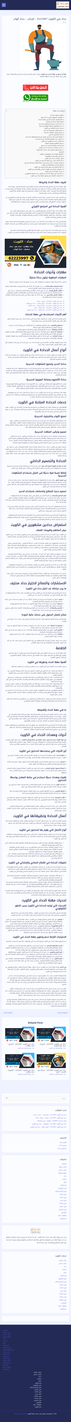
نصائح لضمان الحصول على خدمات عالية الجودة (49, 150)
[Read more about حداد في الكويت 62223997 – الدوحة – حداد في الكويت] (51, 1034)
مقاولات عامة (62, 1215)
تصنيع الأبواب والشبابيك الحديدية (53, 130)
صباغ (65, 1182)
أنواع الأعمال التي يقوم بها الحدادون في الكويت (47, 167)
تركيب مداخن (62, 1170)
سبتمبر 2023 (62, 1145)
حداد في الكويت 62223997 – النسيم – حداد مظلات (20, 1045)
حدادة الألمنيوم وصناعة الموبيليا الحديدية (50, 126)
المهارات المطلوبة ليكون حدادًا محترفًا (51, 117)
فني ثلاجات (62, 1197)
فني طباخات (62, 1203)
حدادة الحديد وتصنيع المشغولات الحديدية (50, 124)
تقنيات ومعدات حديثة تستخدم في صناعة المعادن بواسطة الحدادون (43, 163)
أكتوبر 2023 (63, 1142)
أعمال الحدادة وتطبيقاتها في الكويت (52, 165)
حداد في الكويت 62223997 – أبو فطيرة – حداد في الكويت (44, 310)
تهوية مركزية (62, 1173)
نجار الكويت (63, 1218)
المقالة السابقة (63, 1012)
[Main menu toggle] (4, 5)
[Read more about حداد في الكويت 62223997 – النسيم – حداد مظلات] (19, 1034)
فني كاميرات (62, 1209)
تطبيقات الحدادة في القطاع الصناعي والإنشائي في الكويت (44, 169)
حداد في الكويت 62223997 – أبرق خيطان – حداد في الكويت (44, 303)
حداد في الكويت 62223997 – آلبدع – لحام (49, 301)
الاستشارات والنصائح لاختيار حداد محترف (52, 145)
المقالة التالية (7, 1012)
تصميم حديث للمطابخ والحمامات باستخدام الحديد (48, 139)
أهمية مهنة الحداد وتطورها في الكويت (51, 154)
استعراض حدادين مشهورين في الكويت (52, 141)
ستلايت (64, 1179)
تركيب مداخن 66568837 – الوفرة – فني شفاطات (51, 1121)
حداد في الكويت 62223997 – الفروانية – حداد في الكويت (49, 1124)
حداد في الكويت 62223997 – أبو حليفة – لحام (48, 307)
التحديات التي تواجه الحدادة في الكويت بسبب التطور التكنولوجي (43, 174)
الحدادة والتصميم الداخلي (56, 135)
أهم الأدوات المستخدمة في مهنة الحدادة (50, 120)
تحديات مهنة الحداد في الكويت (53, 171)
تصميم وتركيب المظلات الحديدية (53, 133)
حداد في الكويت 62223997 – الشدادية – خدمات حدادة (49, 1115)
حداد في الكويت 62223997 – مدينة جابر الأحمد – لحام (52, 1071)
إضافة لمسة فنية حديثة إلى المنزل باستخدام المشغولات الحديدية (44, 137)
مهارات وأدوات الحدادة (56, 115)
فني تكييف (63, 1194)
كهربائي (63, 1212)
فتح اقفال (63, 1185)
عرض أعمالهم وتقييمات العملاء (53, 143)
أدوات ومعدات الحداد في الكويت (54, 158)
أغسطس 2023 (62, 1148)
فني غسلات (62, 1206)
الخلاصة (61, 152)
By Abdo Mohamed (20, 1413)
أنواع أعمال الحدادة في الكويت (54, 122)
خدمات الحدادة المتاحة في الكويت (53, 128)
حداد (64, 22)
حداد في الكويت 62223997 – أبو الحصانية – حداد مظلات (45, 305)
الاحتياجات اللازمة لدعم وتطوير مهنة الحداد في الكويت (46, 176)
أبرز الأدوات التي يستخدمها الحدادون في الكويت (48, 161)
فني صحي (63, 1200)
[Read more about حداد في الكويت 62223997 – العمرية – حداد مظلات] (19, 1061)
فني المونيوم (62, 1188)
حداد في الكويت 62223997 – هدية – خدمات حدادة (50, 1118)
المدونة (64, 1164)
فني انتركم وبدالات (60, 1191)
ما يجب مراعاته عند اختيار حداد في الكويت (50, 148)
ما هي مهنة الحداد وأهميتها (53, 156)
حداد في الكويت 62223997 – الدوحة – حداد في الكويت (52, 1045)
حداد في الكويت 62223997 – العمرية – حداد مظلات (20, 1071)
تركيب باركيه (62, 1167)
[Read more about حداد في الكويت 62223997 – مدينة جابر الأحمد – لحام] (51, 1061)
